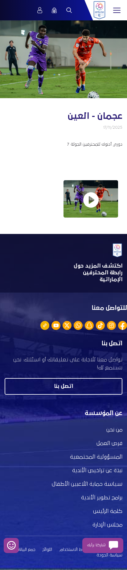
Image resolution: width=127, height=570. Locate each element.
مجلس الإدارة (107, 524)
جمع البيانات (25, 549)
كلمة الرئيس (107, 511)
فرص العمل (109, 443)
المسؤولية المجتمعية (96, 457)
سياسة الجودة (109, 555)
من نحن (114, 429)
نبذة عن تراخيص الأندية (97, 470)
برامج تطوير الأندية (101, 497)
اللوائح (47, 549)
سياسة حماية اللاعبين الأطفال (87, 484)
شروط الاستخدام (75, 549)
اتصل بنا (63, 386)
